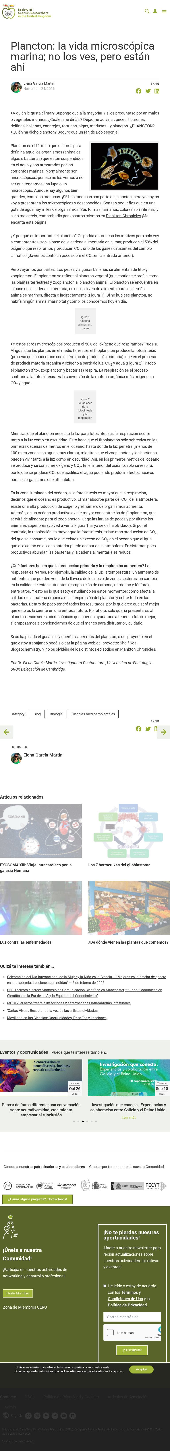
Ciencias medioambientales (93, 714)
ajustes (118, 1371)
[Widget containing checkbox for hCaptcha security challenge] (132, 1332)
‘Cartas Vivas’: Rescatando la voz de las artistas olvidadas (52, 1011)
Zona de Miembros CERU (25, 1307)
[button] (164, 11)
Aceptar (141, 1369)
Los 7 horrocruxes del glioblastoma (119, 865)
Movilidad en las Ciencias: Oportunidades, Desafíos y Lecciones (56, 1018)
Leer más (67, 1117)
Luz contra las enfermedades (26, 942)
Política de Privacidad (127, 1305)
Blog (37, 714)
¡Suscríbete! (132, 1350)
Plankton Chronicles (123, 215)
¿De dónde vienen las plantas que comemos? (128, 942)
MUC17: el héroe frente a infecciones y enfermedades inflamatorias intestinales (69, 1003)
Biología (56, 714)
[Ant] (8, 732)
